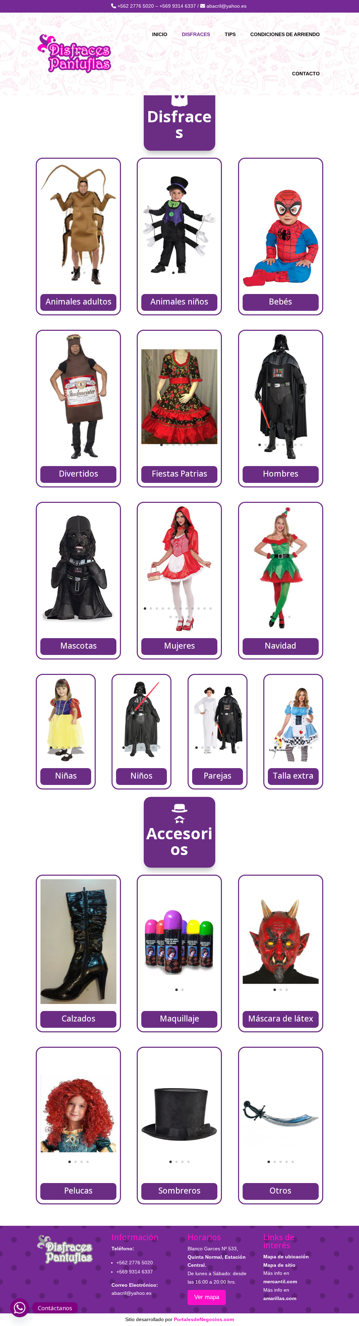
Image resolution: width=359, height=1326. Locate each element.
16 (188, 617)
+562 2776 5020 (135, 6)
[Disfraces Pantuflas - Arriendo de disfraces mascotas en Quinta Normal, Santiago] (78, 629)
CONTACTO (306, 73)
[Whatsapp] (19, 1307)
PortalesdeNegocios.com (204, 1319)
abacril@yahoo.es (225, 6)
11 (204, 608)
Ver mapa (206, 1297)
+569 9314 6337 (178, 6)
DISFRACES (196, 34)
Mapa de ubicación (286, 1256)
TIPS (230, 34)
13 (170, 617)
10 (198, 608)
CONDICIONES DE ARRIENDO (285, 34)
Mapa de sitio (279, 1265)
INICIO (159, 34)
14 (176, 617)
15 (182, 617)
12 (210, 608)
